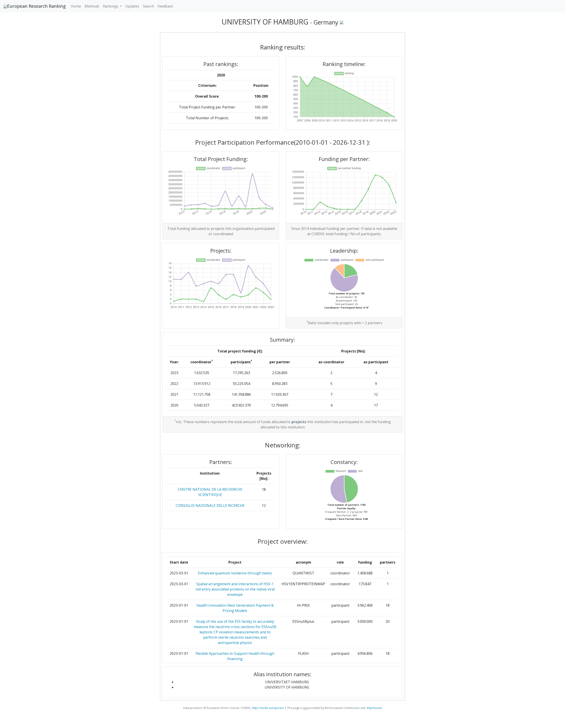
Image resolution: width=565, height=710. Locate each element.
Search (148, 6)
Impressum (374, 708)
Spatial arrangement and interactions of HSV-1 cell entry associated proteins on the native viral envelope (235, 589)
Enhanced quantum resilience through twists (235, 573)
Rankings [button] (111, 6)
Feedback (165, 6)
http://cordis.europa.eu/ (268, 708)
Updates (132, 6)
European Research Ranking (36, 6)
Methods (92, 6)
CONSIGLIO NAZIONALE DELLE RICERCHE (210, 505)
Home (76, 6)
